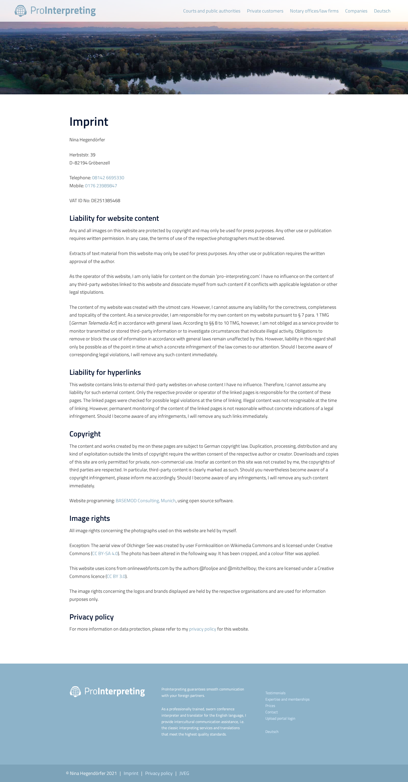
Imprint (131, 773)
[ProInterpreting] (55, 10)
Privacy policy (159, 773)
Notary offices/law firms (314, 10)
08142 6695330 (108, 177)
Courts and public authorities (211, 10)
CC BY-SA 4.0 (105, 553)
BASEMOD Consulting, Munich (146, 500)
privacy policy (202, 628)
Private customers (265, 10)
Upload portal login (280, 718)
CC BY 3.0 (116, 576)
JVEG (184, 773)
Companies (356, 10)
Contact (271, 712)
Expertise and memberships (287, 699)
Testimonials (275, 693)
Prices (270, 705)
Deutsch (382, 10)
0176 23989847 (101, 185)
